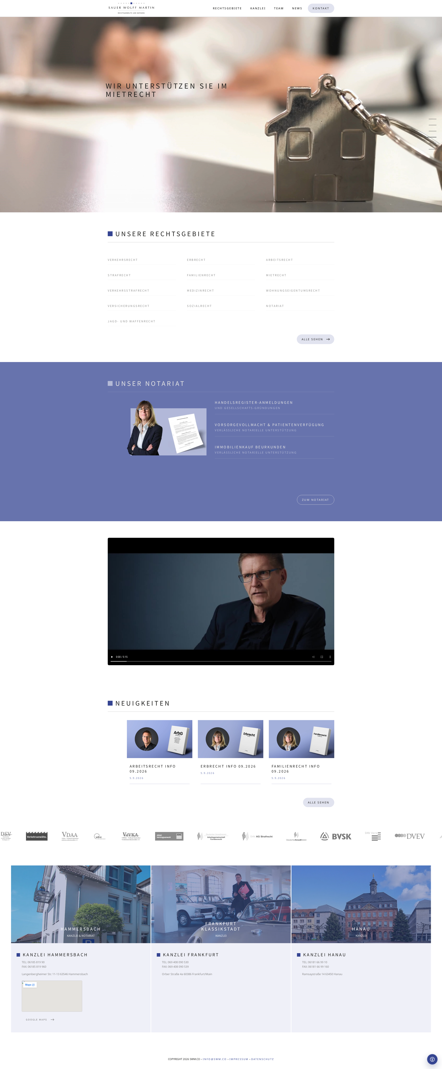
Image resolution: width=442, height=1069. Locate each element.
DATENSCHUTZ (262, 1059)
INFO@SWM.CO (215, 1059)
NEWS (297, 8)
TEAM (279, 8)
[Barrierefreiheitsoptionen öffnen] (432, 1059)
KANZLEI (258, 8)
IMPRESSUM (238, 1059)
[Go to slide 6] (429, 149)
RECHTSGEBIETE (227, 8)
